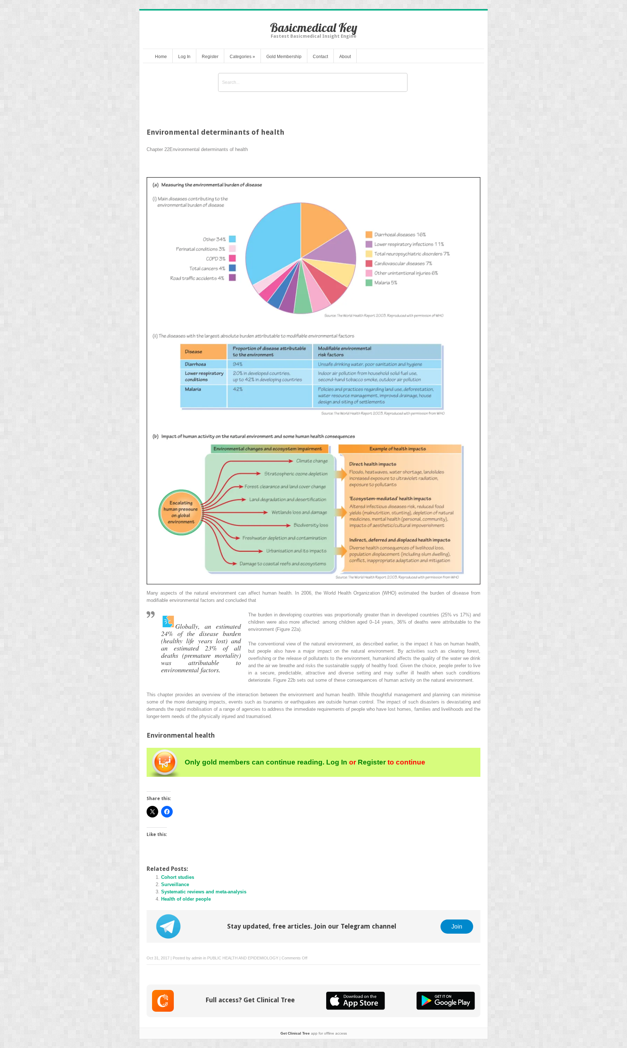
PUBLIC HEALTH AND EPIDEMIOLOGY (242, 958)
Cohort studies (177, 877)
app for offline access (313, 1033)
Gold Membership (284, 56)
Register (210, 56)
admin (197, 958)
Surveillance (175, 884)
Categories (242, 56)
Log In (184, 56)
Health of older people (186, 899)
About (345, 56)
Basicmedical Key (313, 27)
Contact (320, 56)
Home (161, 56)
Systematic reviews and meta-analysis (203, 891)
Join (456, 926)
